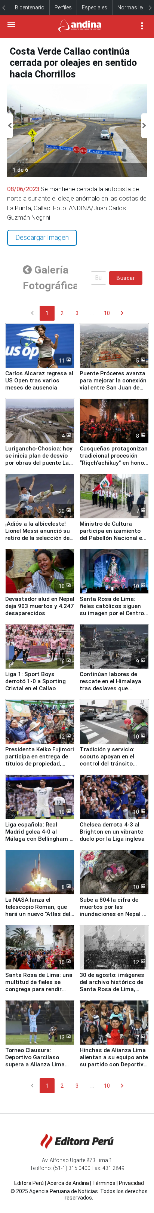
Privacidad (131, 1183)
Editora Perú (29, 1183)
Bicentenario (29, 7)
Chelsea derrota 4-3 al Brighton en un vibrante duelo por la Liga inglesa (112, 831)
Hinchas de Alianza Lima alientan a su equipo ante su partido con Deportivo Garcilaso (114, 1061)
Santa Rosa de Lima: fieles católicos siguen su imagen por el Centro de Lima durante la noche (114, 610)
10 (107, 313)
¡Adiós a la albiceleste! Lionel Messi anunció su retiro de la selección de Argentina (37, 534)
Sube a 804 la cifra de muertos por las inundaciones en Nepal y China (112, 910)
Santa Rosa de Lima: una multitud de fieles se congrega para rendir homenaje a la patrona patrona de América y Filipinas (39, 993)
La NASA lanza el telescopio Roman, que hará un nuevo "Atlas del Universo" (37, 910)
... (92, 313)
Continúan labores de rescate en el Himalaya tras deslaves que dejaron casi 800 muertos (110, 688)
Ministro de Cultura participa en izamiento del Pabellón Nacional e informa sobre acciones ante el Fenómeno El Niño (113, 538)
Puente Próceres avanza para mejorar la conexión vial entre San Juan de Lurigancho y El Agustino (113, 384)
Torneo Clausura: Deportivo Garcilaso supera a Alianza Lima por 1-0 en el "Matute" (35, 1061)
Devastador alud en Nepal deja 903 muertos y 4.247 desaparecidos (39, 606)
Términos (104, 1183)
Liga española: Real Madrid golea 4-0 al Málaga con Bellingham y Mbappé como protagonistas (39, 838)
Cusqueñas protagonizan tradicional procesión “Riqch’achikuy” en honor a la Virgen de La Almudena (114, 462)
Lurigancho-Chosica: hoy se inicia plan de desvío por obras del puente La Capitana (39, 459)
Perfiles (63, 7)
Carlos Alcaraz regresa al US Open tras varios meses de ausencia (39, 380)
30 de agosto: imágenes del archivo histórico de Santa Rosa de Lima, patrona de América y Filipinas (112, 989)
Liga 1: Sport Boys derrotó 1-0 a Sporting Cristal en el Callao (35, 681)
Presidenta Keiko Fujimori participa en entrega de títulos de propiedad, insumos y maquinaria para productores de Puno (39, 767)
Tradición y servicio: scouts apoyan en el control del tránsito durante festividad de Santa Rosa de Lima (109, 763)
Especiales (94, 7)
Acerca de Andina (68, 1183)
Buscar (126, 278)
